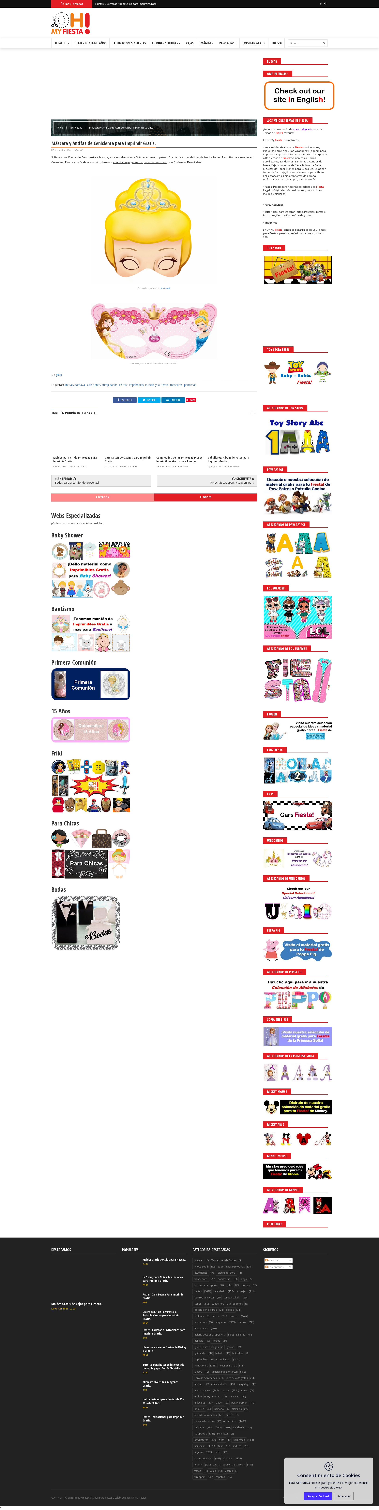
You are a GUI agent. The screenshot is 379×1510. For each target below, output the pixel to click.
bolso (229, 1285)
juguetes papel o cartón (224, 1371)
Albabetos (61, 43)
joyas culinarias (228, 1365)
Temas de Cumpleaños (90, 43)
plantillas (237, 1409)
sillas (221, 1440)
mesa (244, 1390)
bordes (246, 1285)
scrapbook (200, 1433)
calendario (219, 1291)
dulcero (234, 1316)
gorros (230, 1347)
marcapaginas (202, 1390)
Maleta (198, 1260)
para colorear (239, 1402)
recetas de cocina (204, 1421)
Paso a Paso (227, 43)
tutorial (198, 1464)
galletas (198, 1340)
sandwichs (239, 1427)
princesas (76, 127)
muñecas (234, 1396)
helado (219, 1353)
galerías (240, 1334)
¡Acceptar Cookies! (318, 1496)
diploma (199, 1316)
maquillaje (243, 1384)
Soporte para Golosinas (231, 1266)
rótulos (219, 1427)
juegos (198, 1371)
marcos (225, 1390)
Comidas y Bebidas (165, 43)
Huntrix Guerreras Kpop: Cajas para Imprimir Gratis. (126, 4)
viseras (229, 1471)
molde (198, 1396)
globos (216, 1340)
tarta (217, 1452)
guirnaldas (200, 1353)
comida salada (231, 1297)
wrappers (199, 1477)
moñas (216, 1396)
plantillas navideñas (205, 1415)
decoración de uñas (205, 1309)
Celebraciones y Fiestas (129, 43)
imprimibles (136, 385)
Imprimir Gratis (254, 43)
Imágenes (206, 43)
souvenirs (199, 1446)
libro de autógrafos (237, 1378)
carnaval (80, 385)
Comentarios (276, 1267)
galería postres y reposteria (210, 1334)
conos (197, 1303)
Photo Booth (201, 1266)
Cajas (190, 43)
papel (219, 1402)
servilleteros (201, 1440)
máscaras (176, 385)
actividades (200, 1272)
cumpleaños (109, 385)
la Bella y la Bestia (157, 385)
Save (192, 399)
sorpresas (239, 1440)
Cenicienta (93, 385)
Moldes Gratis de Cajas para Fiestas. (76, 1304)
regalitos (199, 1427)
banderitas (224, 1279)
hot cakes (237, 1353)
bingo (243, 1279)
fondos (242, 1322)
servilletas (222, 1433)
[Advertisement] (154, 86)
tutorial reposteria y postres (229, 1464)
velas (213, 1471)
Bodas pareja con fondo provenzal (76, 482)
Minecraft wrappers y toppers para (232, 482)
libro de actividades (205, 1378)
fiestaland (165, 287)
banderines (200, 1279)
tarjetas (198, 1452)
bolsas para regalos (205, 1285)
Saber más (343, 1496)
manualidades (219, 1384)
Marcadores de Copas (223, 1260)
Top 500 (276, 43)
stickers (237, 1446)
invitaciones (201, 1365)
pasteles (199, 1409)
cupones (238, 1303)
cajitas (198, 1291)
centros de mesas (204, 1297)
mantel (198, 1384)
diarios (230, 1309)
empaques (200, 1322)
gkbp (59, 375)
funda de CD (201, 1328)
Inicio (60, 127)
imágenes (225, 1359)
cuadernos (218, 1303)
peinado (219, 1409)
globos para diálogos (206, 1347)
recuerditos (229, 1421)
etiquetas (221, 1322)
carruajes (241, 1291)
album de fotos (226, 1272)
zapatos (220, 1477)
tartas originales (203, 1458)
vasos (197, 1471)
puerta (229, 1415)
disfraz (123, 385)
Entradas (273, 1260)
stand (220, 1446)
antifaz (69, 385)
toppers (227, 1458)
